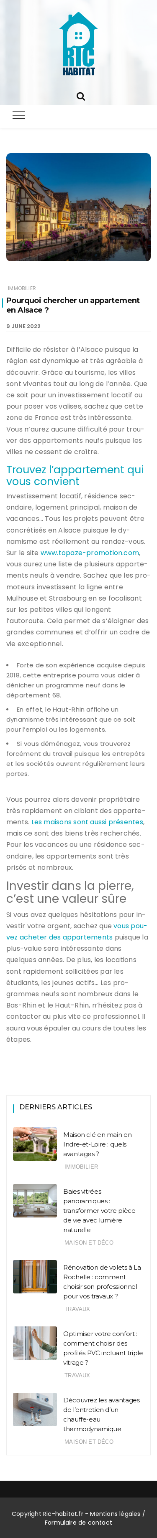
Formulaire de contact (78, 1522)
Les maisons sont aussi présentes (87, 822)
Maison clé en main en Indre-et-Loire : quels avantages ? (97, 1144)
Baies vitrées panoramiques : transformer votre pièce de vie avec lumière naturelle (99, 1210)
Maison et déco (88, 1243)
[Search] (81, 95)
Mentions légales (115, 1514)
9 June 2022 (23, 326)
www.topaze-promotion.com (90, 553)
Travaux (77, 1309)
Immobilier (22, 288)
